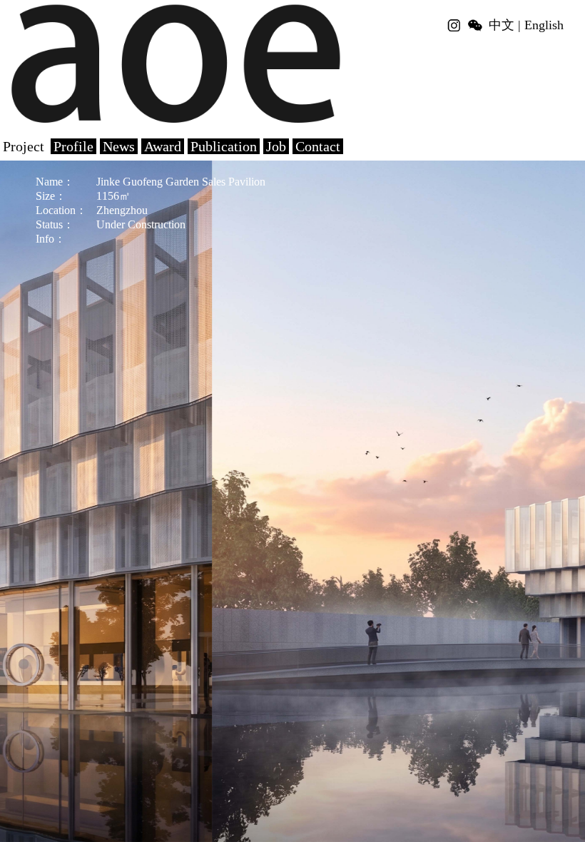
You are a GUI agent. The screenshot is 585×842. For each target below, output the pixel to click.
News (119, 146)
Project (23, 146)
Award (162, 146)
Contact (317, 146)
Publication (223, 146)
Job (276, 146)
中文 (501, 25)
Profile (73, 146)
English (544, 25)
